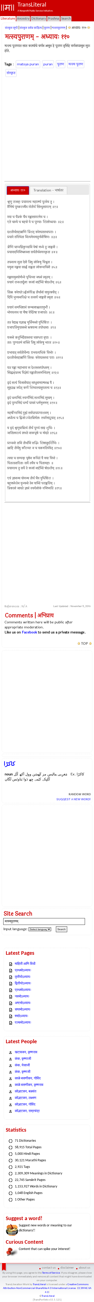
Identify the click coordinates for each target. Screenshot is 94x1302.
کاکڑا (9, 764)
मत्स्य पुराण (75, 64)
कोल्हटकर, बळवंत (25, 1091)
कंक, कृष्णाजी (23, 1059)
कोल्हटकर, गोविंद (25, 1105)
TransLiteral (39, 1284)
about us (84, 1267)
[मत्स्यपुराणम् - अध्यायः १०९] (69, 27)
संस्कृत (11, 73)
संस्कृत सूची (11, 28)
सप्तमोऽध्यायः (23, 1010)
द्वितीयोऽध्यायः (23, 983)
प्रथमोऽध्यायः (23, 970)
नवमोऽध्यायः (22, 996)
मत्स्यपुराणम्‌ (58, 28)
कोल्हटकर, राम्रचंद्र (27, 1111)
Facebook (29, 632)
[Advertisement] (47, 128)
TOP (84, 643)
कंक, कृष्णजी (22, 1072)
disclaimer (67, 1267)
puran (48, 64)
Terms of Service (51, 1273)
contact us (49, 1267)
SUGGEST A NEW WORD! (73, 799)
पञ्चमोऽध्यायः (23, 1023)
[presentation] (18, 190)
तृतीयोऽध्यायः (23, 977)
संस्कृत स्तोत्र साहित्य (31, 28)
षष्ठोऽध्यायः (21, 1016)
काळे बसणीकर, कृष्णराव (29, 1085)
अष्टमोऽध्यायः (23, 1003)
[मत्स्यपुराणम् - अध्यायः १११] (88, 27)
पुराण (47, 28)
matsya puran (28, 64)
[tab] (18, 190)
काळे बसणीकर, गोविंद (28, 1078)
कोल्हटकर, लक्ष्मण (25, 1098)
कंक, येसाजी (22, 1065)
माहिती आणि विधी (25, 964)
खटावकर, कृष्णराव (26, 1052)
